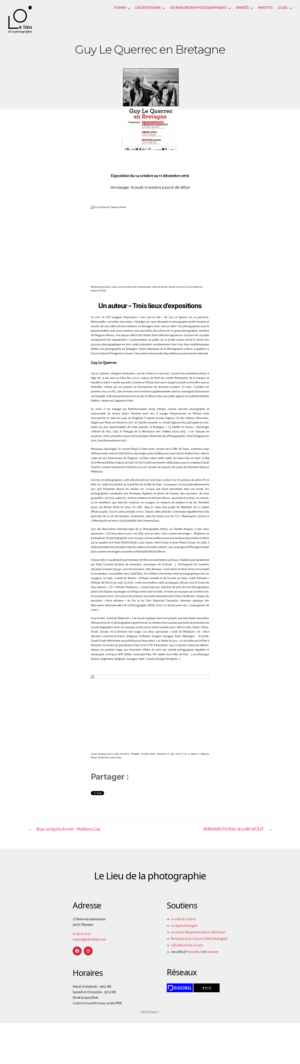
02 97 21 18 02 (82, 934)
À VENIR (120, 8)
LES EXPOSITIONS (148, 8)
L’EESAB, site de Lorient (187, 945)
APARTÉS (242, 8)
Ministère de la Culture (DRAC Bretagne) (199, 939)
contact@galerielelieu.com (89, 939)
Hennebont (195, 952)
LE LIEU (283, 8)
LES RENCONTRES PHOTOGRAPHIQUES (198, 8)
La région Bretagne (184, 926)
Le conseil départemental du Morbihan (198, 932)
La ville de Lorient (183, 919)
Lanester (213, 952)
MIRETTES (265, 8)
